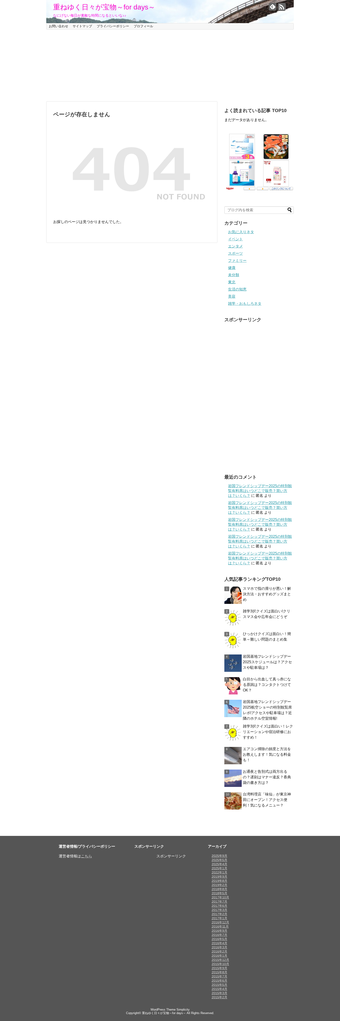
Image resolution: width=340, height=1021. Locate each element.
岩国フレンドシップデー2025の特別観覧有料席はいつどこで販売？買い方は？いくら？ (260, 491)
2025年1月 (219, 868)
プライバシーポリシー (113, 26)
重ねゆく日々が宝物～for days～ (104, 7)
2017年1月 (219, 918)
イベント (235, 239)
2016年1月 (219, 955)
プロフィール (143, 26)
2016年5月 (219, 939)
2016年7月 (219, 935)
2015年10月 (220, 964)
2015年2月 (219, 997)
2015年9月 (219, 968)
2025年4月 (219, 864)
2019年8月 (219, 881)
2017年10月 (220, 897)
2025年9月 (219, 856)
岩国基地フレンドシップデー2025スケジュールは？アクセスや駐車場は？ (267, 661)
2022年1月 (219, 872)
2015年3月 (219, 993)
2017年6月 (219, 906)
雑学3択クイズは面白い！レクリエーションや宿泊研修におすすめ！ (268, 731)
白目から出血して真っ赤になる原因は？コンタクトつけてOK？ (267, 684)
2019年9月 (219, 876)
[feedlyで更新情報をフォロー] (273, 8)
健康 (231, 268)
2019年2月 (219, 885)
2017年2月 (219, 914)
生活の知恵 (237, 289)
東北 (231, 282)
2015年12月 (220, 960)
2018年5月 (219, 893)
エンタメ (235, 246)
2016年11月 (220, 926)
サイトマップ (82, 26)
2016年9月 (219, 930)
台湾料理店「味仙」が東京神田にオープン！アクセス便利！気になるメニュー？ (267, 799)
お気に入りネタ (241, 232)
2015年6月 (219, 980)
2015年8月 (219, 972)
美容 (231, 296)
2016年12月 (220, 922)
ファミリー (237, 261)
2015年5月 (219, 985)
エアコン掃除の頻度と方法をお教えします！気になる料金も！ (267, 754)
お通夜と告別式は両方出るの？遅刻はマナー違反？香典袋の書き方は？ (267, 777)
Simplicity (183, 1009)
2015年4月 (219, 989)
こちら (86, 856)
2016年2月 (219, 951)
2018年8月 (219, 889)
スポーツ (235, 253)
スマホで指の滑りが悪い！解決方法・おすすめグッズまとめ (267, 594)
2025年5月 (219, 860)
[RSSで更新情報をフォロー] (282, 8)
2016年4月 (219, 943)
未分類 (233, 275)
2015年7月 (219, 976)
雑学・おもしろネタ (244, 304)
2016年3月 (219, 947)
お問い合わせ (58, 26)
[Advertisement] (170, 65)
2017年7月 (219, 901)
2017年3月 (219, 910)
